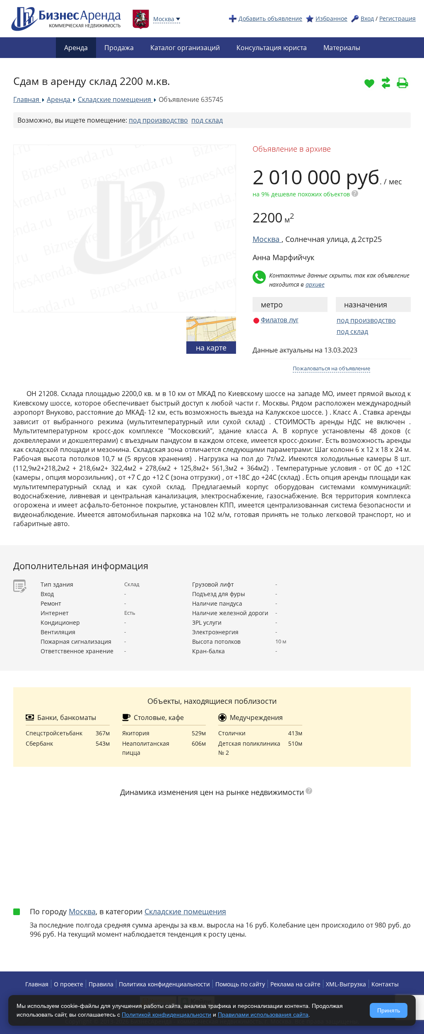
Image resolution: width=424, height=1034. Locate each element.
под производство (158, 120)
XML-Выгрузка (346, 984)
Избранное (331, 18)
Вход (367, 18)
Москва (82, 911)
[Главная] (66, 18)
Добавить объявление (270, 18)
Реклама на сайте (295, 984)
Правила (101, 984)
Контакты (385, 984)
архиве (315, 284)
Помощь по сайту (240, 984)
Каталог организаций (185, 47)
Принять (388, 1010)
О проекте (68, 984)
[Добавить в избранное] (369, 83)
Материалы (341, 47)
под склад (207, 120)
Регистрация (397, 18)
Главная (36, 984)
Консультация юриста (271, 47)
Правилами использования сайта (263, 1014)
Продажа (119, 47)
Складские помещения (185, 911)
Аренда (76, 47)
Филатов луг (280, 320)
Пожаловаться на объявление (331, 368)
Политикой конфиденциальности (166, 1014)
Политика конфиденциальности (164, 984)
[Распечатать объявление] (402, 83)
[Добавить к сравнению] (386, 83)
